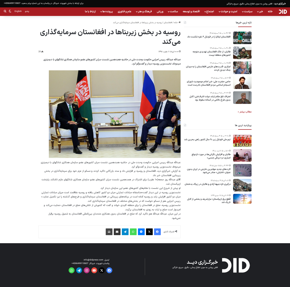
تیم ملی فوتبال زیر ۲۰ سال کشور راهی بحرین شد (207, 139)
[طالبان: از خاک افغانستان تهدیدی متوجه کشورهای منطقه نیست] (242, 52)
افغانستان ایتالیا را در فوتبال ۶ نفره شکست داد (209, 37)
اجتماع (210, 12)
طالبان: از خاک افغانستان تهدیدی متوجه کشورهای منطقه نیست (212, 53)
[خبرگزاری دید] (282, 11)
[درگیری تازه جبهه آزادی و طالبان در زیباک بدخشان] (242, 185)
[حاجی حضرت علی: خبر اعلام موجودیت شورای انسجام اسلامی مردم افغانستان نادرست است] (242, 82)
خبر (261, 12)
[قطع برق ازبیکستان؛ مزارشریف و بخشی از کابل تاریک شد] (242, 199)
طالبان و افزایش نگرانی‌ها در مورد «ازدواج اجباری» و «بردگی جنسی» (211, 156)
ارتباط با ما (90, 12)
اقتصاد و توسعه (191, 12)
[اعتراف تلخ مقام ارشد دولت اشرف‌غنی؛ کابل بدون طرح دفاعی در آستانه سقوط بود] (242, 97)
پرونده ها (107, 12)
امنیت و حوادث (229, 12)
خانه (270, 12)
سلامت (174, 12)
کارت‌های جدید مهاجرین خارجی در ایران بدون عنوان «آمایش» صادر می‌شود (209, 171)
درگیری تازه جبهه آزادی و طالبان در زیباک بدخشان (208, 184)
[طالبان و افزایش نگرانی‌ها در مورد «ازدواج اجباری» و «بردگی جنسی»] (242, 155)
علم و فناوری (124, 12)
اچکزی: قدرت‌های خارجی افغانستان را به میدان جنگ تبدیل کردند (208, 68)
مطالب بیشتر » (245, 112)
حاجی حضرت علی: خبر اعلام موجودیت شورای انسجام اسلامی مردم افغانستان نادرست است (209, 83)
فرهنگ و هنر (145, 12)
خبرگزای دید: (280, 4)
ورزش (160, 12)
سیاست (248, 12)
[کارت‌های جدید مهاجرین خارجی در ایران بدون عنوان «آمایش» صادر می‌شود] (242, 170)
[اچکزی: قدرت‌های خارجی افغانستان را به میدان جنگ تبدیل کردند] (242, 67)
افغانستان (168, 22)
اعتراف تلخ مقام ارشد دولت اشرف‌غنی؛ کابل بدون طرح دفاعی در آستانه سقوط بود (210, 98)
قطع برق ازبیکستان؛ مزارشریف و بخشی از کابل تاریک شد (209, 201)
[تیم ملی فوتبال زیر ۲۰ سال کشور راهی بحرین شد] (242, 140)
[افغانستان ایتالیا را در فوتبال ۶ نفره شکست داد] (242, 38)
